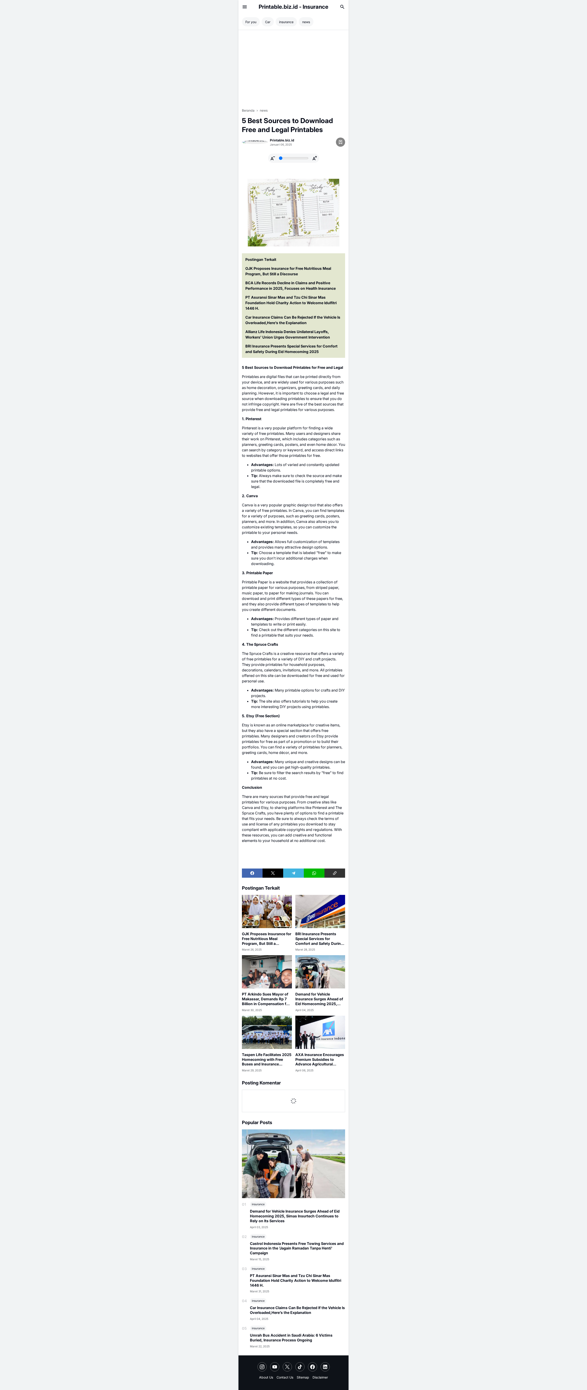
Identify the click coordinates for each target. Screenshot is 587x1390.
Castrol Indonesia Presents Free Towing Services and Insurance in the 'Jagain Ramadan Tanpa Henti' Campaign (297, 1248)
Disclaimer (320, 1377)
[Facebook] (252, 873)
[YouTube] (274, 1366)
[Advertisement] (293, 69)
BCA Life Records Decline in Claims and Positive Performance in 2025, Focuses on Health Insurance (290, 286)
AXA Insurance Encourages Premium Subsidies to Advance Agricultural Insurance (319, 1059)
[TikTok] (300, 1366)
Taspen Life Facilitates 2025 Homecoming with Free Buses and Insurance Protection (266, 1059)
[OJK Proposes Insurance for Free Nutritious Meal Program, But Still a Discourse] (267, 911)
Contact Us (285, 1377)
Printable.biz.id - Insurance (293, 6)
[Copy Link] (334, 873)
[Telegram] (293, 873)
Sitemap (303, 1377)
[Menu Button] (244, 6)
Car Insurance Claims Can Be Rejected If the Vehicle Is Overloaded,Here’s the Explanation (292, 320)
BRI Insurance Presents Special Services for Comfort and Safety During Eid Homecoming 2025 (291, 349)
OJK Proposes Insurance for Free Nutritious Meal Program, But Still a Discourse (288, 271)
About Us (266, 1377)
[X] (273, 873)
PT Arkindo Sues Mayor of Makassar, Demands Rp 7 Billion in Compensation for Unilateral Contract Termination (266, 999)
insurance (258, 1204)
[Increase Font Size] (314, 158)
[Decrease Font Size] (272, 158)
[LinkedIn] (325, 1366)
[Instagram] (262, 1366)
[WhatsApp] (314, 873)
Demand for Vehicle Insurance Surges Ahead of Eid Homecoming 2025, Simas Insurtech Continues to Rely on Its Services (319, 999)
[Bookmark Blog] (340, 142)
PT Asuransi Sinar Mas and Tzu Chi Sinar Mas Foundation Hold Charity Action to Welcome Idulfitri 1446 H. (291, 303)
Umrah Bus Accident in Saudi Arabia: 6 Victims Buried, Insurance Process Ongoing (291, 1337)
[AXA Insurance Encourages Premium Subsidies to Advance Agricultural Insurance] (320, 1032)
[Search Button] (342, 6)
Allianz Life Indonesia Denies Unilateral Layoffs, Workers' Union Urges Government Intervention (287, 334)
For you (250, 22)
